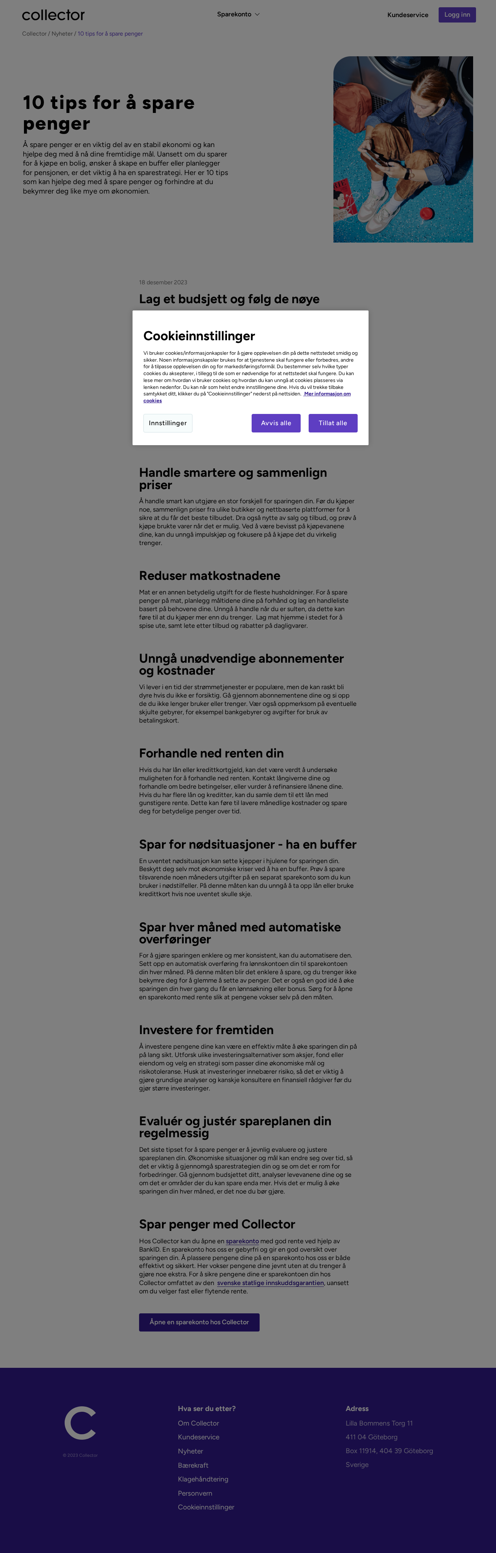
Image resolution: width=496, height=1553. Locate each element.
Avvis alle (276, 423)
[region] (251, 377)
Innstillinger (168, 423)
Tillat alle (333, 423)
